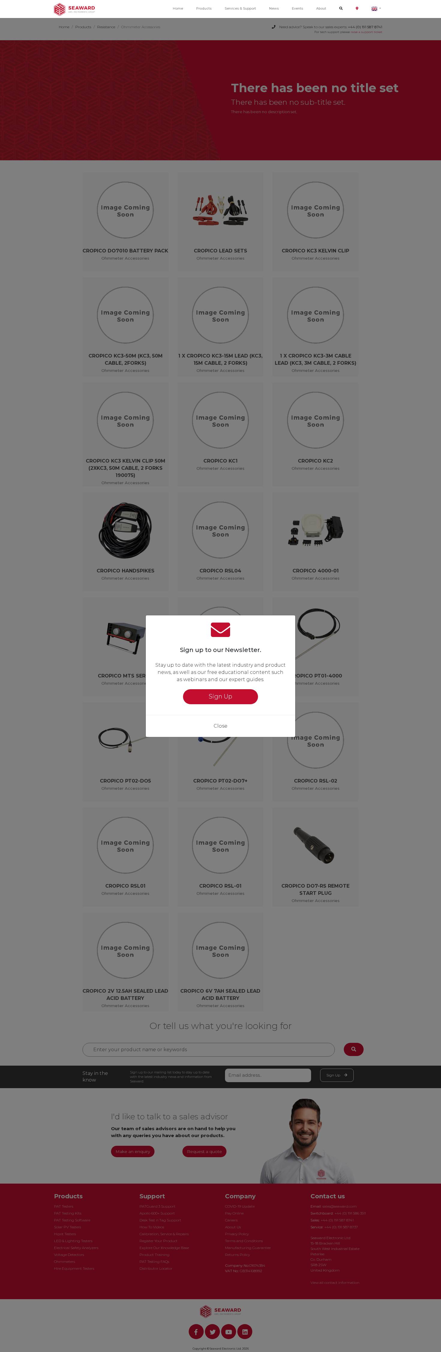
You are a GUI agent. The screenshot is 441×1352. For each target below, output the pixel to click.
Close (220, 726)
